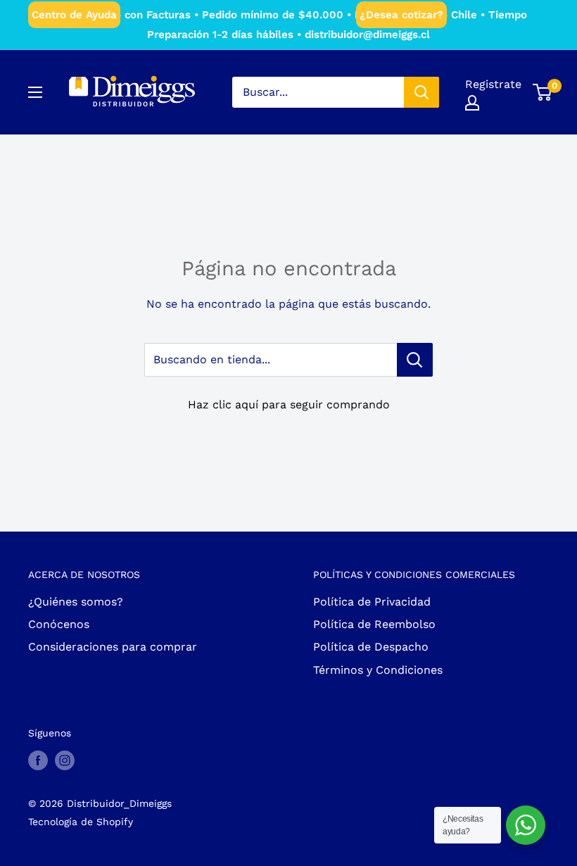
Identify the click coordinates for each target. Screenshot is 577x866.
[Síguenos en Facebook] (38, 760)
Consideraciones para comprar (112, 646)
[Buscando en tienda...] (415, 360)
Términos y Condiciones (378, 670)
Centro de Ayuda (74, 14)
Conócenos (58, 624)
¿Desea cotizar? (401, 14)
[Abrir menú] (35, 92)
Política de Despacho (371, 646)
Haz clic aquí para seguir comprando (289, 404)
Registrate (493, 84)
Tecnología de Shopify (80, 821)
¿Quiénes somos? (75, 601)
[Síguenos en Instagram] (65, 760)
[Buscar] (421, 92)
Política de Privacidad (372, 601)
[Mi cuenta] (472, 103)
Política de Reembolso (374, 624)
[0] (543, 92)
